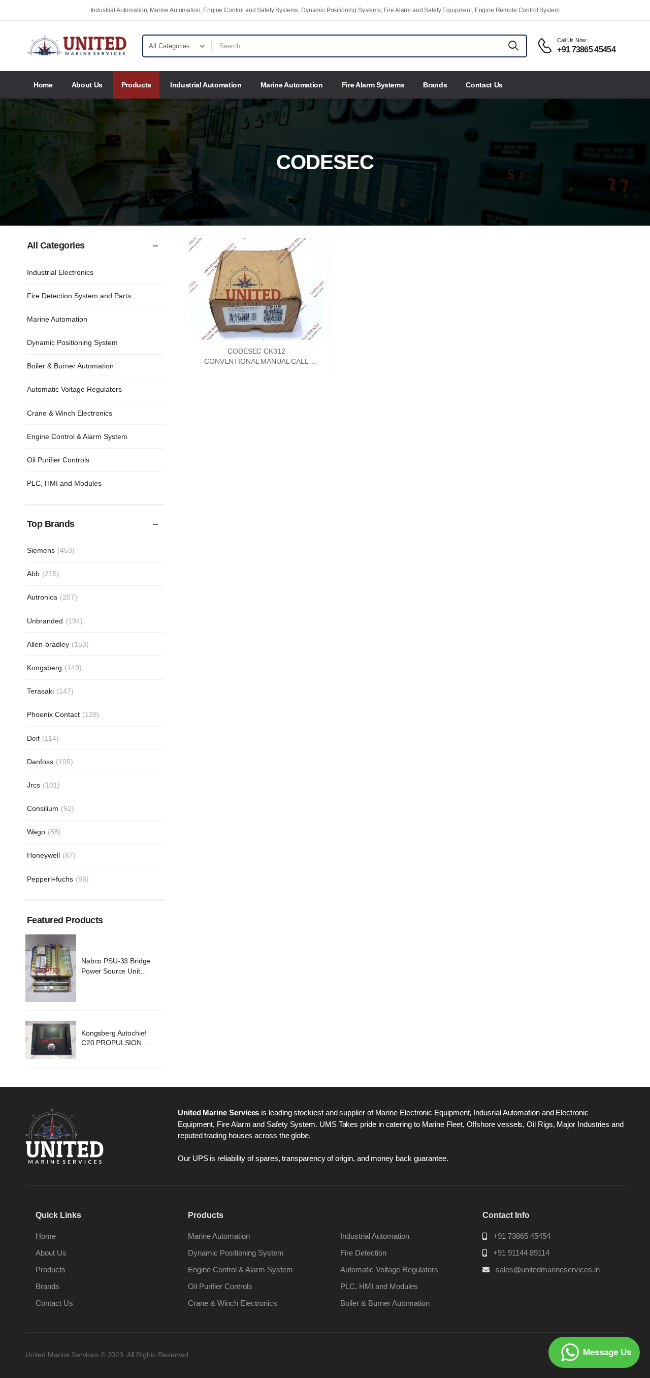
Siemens (51, 550)
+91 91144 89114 (521, 1252)
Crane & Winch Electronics (69, 413)
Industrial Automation (206, 85)
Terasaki (50, 691)
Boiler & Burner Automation (70, 366)
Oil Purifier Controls (58, 460)
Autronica (52, 597)
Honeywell (51, 855)
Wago (44, 832)
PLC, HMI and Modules (64, 483)
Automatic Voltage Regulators (74, 389)
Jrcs (43, 785)
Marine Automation (292, 85)
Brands (435, 85)
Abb (43, 574)
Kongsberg (54, 668)
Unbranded (55, 621)
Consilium (50, 808)
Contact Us (484, 85)
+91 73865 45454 (521, 1236)
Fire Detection (363, 1252)
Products (136, 85)
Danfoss (50, 762)
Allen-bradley (58, 644)
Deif (43, 738)
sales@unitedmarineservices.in (548, 1269)
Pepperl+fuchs (58, 879)
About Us (87, 85)
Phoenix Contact (63, 714)
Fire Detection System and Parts (79, 296)
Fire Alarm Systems (373, 85)
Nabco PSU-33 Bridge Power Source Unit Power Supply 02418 (115, 971)
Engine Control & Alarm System (77, 436)
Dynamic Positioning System (72, 342)
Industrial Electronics (60, 272)
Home (43, 85)
